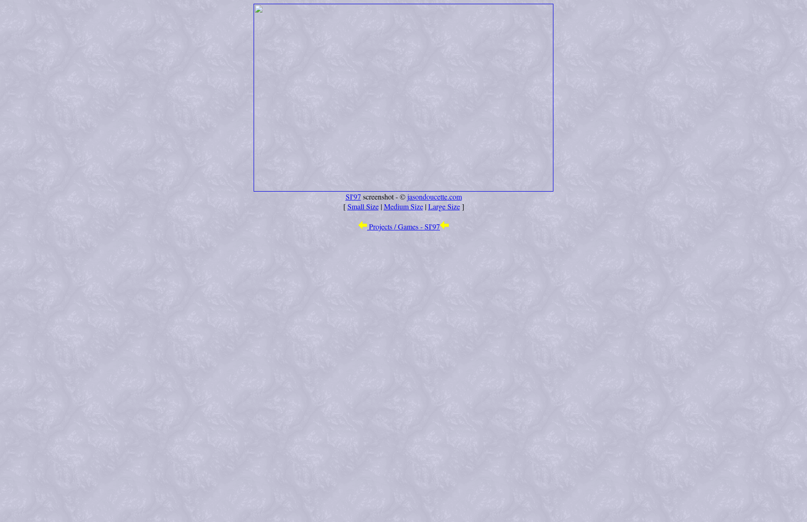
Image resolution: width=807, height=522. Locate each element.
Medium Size (403, 206)
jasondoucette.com (434, 196)
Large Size (444, 206)
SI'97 (353, 196)
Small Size (363, 206)
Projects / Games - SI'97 (403, 226)
